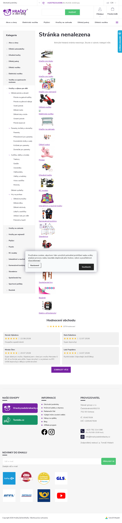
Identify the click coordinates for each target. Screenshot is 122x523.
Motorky (16, 185)
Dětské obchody (19, 207)
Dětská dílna (18, 203)
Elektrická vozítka (15, 74)
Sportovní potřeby (15, 284)
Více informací (34, 260)
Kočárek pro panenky (21, 145)
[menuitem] (11, 22)
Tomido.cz (18, 420)
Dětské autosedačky (16, 49)
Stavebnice (13, 271)
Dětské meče (18, 110)
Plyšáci (11, 241)
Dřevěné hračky (14, 55)
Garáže (16, 163)
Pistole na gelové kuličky (22, 97)
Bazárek (12, 290)
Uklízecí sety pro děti (21, 216)
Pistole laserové (19, 123)
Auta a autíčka (18, 180)
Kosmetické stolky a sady (22, 141)
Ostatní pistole (18, 118)
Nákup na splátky (50, 418)
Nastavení (34, 265)
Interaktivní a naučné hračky (19, 259)
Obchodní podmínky (10, 3)
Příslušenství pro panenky (23, 137)
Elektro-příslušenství (47, 313)
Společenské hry (15, 278)
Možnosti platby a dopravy (54, 408)
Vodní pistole (18, 106)
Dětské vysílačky (17, 190)
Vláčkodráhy (18, 172)
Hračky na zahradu (16, 228)
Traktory (16, 159)
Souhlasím (86, 267)
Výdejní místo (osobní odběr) (54, 415)
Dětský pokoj (14, 61)
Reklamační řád (49, 411)
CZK (111, 3)
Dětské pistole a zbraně (19, 93)
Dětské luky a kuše (20, 114)
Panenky (16, 132)
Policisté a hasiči (19, 220)
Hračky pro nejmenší (16, 234)
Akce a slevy (13, 43)
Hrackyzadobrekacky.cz (26, 408)
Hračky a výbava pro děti (18, 88)
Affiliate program (50, 425)
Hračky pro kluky (46, 61)
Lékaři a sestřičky (19, 211)
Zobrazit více (61, 369)
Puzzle (11, 247)
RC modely (13, 253)
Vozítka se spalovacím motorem (17, 81)
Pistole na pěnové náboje (22, 101)
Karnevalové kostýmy (17, 265)
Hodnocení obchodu (61, 320)
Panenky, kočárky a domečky (21, 128)
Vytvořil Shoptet (114, 518)
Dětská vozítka (14, 67)
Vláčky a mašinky (19, 176)
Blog (45, 422)
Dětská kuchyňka (19, 199)
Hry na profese (16, 194)
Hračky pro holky (46, 76)
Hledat (72, 12)
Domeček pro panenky (21, 149)
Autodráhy (17, 168)
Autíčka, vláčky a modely (20, 155)
